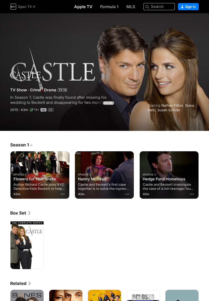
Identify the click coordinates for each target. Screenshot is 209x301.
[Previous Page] (5, 174)
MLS (130, 6)
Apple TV (83, 6)
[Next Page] (203, 174)
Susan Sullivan (169, 110)
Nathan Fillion (172, 105)
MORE (108, 103)
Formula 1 (109, 6)
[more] (62, 194)
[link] (20, 213)
